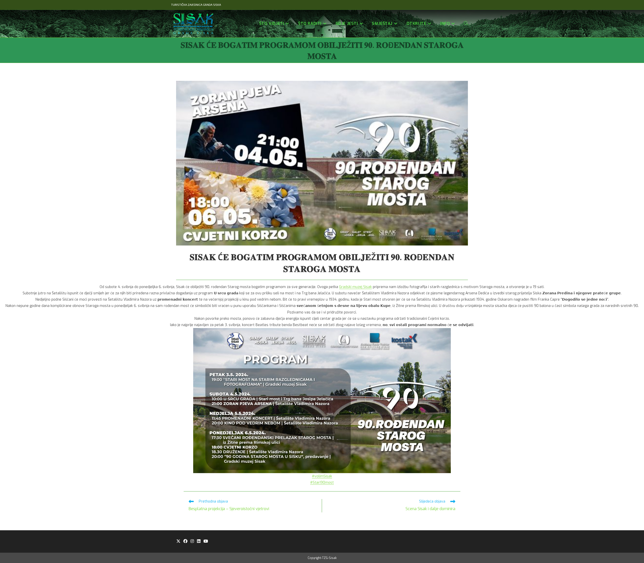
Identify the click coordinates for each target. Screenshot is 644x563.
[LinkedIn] (198, 541)
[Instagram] (192, 541)
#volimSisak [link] (322, 476)
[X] (178, 541)
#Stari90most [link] (322, 482)
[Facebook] (185, 541)
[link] (355, 287)
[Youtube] (206, 541)
